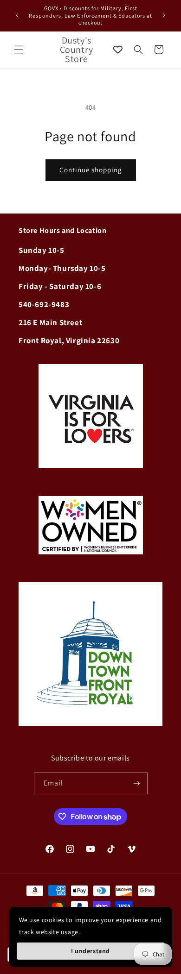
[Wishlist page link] (118, 49)
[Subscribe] (137, 783)
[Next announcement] (164, 15)
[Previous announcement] (17, 15)
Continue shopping (90, 169)
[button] (18, 49)
